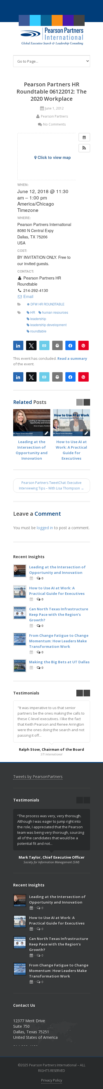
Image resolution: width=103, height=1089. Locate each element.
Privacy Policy (51, 1080)
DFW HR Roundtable (47, 304)
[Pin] (83, 345)
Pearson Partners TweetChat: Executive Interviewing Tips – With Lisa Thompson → (51, 485)
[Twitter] (35, 20)
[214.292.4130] (68, 20)
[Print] (57, 345)
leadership (38, 318)
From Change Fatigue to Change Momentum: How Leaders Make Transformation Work (58, 641)
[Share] (18, 345)
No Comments (54, 124)
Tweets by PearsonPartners (38, 776)
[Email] (44, 345)
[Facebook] (24, 20)
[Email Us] (79, 20)
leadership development (48, 324)
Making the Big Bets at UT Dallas (59, 661)
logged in (45, 527)
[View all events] (84, 137)
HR (32, 312)
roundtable (38, 331)
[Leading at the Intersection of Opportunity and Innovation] (31, 422)
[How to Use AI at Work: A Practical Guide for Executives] (71, 422)
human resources (55, 312)
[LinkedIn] (46, 20)
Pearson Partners (54, 116)
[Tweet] (31, 345)
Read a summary (72, 358)
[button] (84, 148)
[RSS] (57, 20)
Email (27, 296)
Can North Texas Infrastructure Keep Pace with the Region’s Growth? (58, 614)
